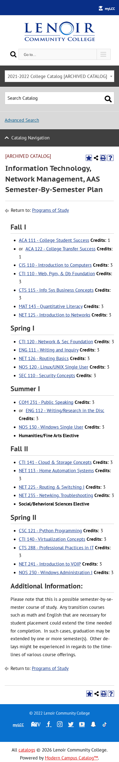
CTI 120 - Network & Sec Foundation (56, 342)
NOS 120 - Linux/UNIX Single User (53, 367)
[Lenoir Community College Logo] (59, 32)
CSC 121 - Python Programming (50, 531)
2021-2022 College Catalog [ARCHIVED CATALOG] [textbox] (57, 76)
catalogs (27, 750)
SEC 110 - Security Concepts (47, 375)
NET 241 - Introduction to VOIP (50, 564)
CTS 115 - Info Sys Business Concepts (56, 290)
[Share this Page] (96, 158)
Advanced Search (22, 120)
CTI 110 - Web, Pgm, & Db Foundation (57, 274)
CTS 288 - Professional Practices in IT (56, 548)
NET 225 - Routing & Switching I (51, 487)
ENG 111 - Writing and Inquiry (48, 350)
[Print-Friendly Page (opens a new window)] (103, 158)
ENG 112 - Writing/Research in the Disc (65, 410)
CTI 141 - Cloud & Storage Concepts (55, 462)
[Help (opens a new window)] (110, 158)
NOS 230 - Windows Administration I (55, 572)
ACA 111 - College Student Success (54, 240)
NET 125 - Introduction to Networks (54, 315)
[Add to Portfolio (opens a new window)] (89, 158)
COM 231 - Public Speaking (46, 402)
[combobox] (59, 76)
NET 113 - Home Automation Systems (56, 471)
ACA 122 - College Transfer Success (60, 249)
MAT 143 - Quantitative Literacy (50, 306)
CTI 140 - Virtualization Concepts (52, 539)
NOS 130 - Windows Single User (51, 427)
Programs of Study (50, 210)
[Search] (13, 54)
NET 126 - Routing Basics (44, 358)
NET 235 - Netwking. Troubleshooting (56, 495)
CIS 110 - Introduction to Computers (55, 265)
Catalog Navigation (30, 138)
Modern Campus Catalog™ (71, 758)
